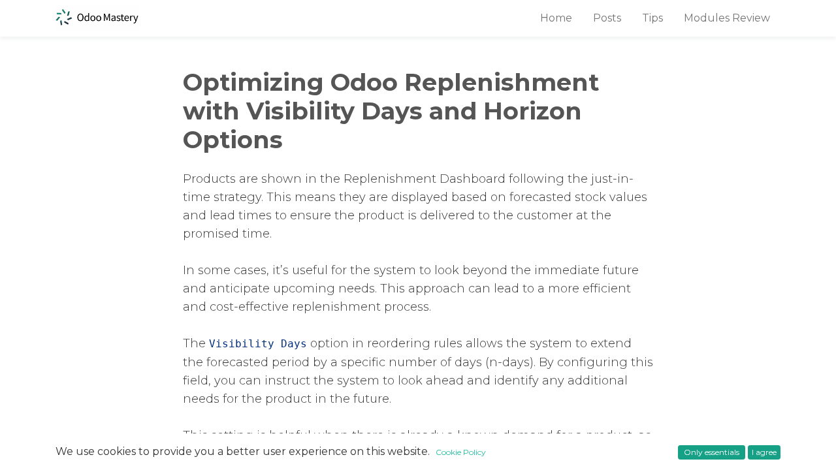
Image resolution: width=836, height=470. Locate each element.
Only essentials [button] (711, 452)
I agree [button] (764, 452)
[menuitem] (556, 18)
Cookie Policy (461, 452)
